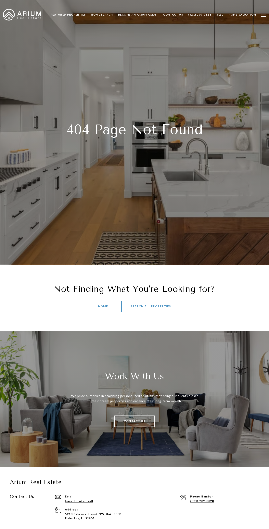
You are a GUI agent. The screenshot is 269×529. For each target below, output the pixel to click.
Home (103, 306)
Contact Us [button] (134, 421)
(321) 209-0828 (202, 501)
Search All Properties (151, 306)
